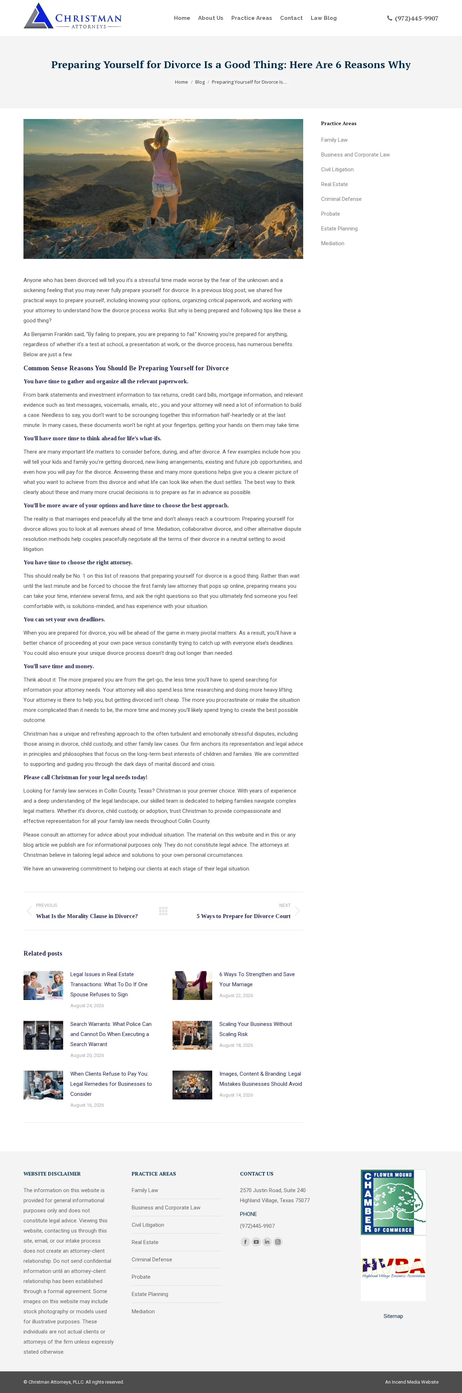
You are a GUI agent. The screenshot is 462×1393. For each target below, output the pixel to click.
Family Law (334, 140)
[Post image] (43, 985)
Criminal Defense (341, 199)
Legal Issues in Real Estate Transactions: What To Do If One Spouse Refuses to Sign (109, 984)
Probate (330, 214)
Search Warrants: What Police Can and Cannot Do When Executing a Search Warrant (111, 1034)
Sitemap (393, 1316)
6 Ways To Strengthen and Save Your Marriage (257, 979)
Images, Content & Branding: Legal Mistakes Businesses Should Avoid (260, 1079)
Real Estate (334, 184)
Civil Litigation (337, 169)
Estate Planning (339, 228)
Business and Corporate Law (355, 154)
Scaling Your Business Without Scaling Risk (255, 1029)
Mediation (332, 243)
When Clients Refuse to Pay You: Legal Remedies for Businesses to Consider (111, 1084)
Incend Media (406, 1382)
